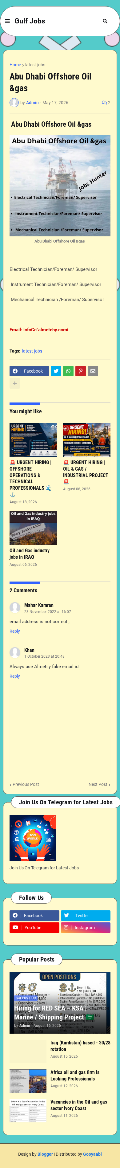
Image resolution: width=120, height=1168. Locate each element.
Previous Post (26, 784)
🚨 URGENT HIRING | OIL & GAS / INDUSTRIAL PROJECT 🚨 (85, 471)
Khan (29, 650)
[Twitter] (56, 371)
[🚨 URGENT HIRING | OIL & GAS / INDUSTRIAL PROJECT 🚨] (86, 440)
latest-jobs (35, 65)
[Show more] (15, 383)
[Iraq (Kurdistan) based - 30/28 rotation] (28, 1051)
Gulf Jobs (29, 21)
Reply (15, 631)
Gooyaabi (92, 1154)
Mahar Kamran (39, 605)
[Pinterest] (80, 371)
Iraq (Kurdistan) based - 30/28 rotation (80, 1046)
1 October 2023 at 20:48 (44, 656)
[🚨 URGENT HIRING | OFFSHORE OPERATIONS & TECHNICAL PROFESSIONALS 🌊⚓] (33, 440)
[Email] (93, 371)
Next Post (98, 784)
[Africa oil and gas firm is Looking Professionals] (28, 1081)
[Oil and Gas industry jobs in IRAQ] (33, 528)
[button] (7, 21)
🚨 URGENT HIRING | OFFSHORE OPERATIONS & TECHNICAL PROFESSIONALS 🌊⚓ (31, 478)
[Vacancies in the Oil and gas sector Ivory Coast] (28, 1110)
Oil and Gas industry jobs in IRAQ (30, 554)
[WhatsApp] (68, 371)
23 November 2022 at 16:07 (47, 612)
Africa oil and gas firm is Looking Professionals (74, 1075)
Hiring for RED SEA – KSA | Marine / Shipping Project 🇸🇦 (54, 1012)
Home (15, 65)
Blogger (45, 1154)
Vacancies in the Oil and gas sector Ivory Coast (78, 1105)
